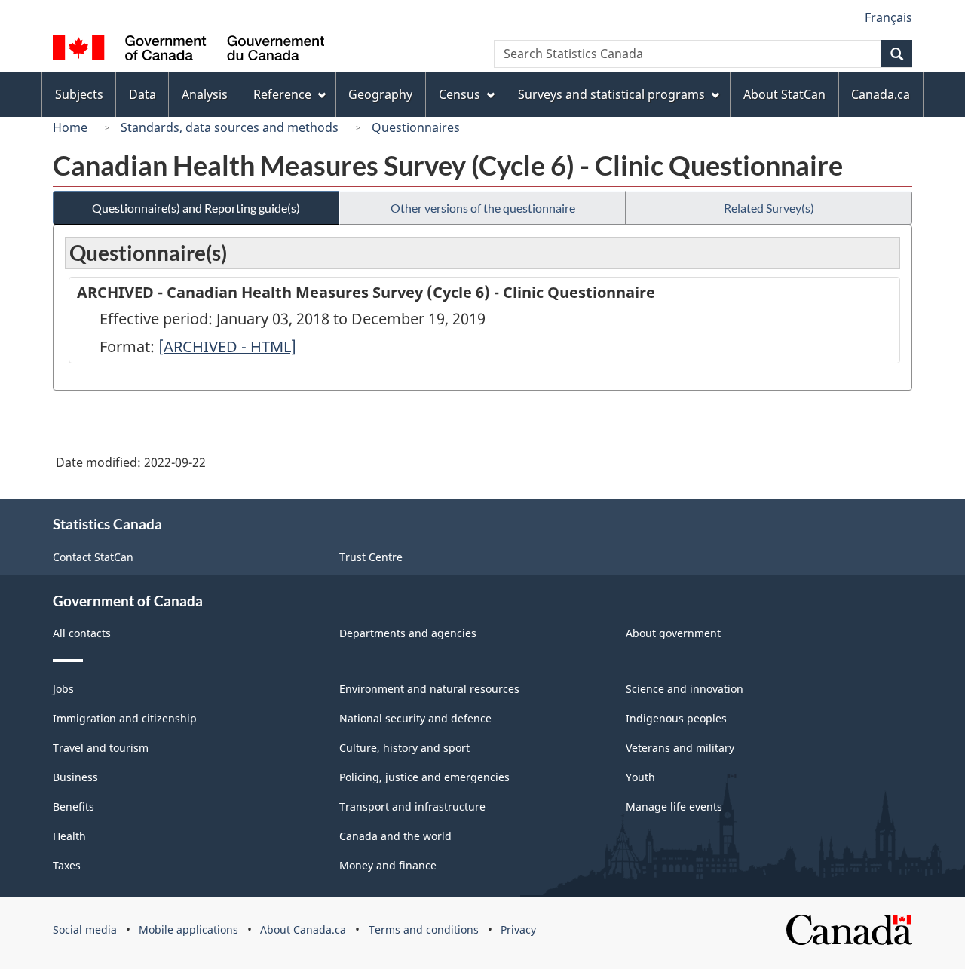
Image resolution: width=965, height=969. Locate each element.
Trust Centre (371, 557)
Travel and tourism (101, 748)
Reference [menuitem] (282, 94)
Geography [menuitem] (380, 94)
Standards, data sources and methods (230, 127)
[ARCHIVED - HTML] (227, 346)
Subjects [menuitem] (79, 94)
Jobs (63, 689)
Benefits (73, 806)
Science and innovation (684, 689)
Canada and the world (395, 836)
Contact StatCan (93, 557)
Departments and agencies (407, 633)
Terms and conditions (424, 929)
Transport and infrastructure (412, 806)
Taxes (67, 865)
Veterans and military (680, 748)
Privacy (518, 929)
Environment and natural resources (429, 689)
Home (70, 127)
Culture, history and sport (404, 748)
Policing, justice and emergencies (424, 777)
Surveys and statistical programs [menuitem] (611, 94)
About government (673, 633)
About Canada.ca (303, 929)
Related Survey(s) (769, 208)
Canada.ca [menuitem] (880, 94)
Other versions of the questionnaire (483, 208)
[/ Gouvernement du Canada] (188, 50)
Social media (85, 929)
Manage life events (674, 806)
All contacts (82, 633)
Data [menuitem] (142, 94)
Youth (640, 777)
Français (888, 17)
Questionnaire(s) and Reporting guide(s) (196, 208)
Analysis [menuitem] (205, 94)
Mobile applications (188, 929)
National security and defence (415, 718)
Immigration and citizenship (125, 718)
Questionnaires (416, 127)
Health (69, 836)
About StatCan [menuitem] (784, 94)
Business (75, 777)
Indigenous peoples (676, 718)
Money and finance (388, 865)
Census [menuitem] (459, 94)
